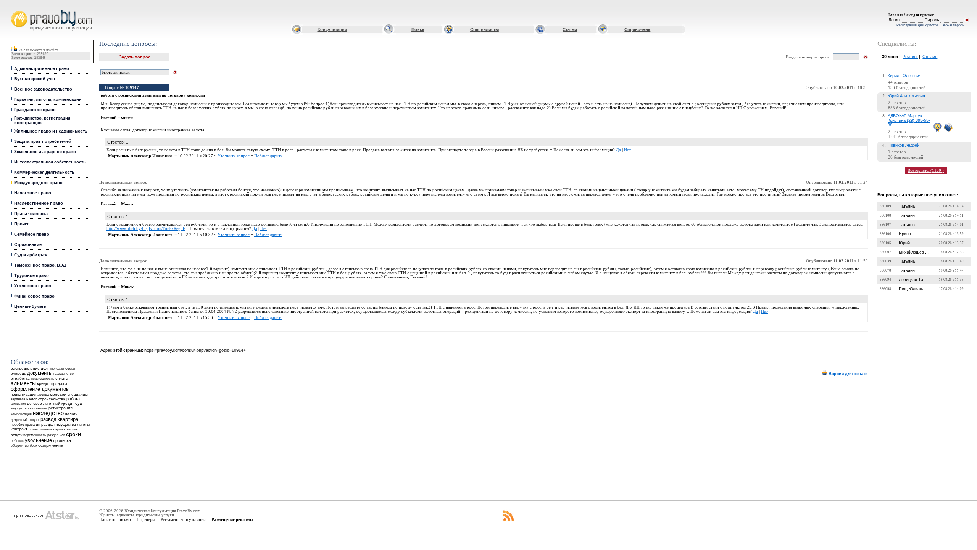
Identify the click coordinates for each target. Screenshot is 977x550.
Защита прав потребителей (42, 141)
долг (45, 368)
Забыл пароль (953, 25)
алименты (23, 383)
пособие (17, 425)
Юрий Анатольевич (906, 96)
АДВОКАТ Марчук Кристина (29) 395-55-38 (909, 120)
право (33, 429)
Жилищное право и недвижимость (50, 131)
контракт (19, 429)
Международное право (38, 182)
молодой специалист (69, 394)
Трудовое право (31, 275)
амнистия (18, 404)
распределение (25, 368)
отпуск (16, 435)
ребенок (17, 440)
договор (34, 403)
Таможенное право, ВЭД (40, 265)
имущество (20, 408)
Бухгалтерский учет (34, 78)
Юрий (904, 243)
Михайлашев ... (914, 252)
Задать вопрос (134, 57)
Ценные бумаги (30, 306)
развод (48, 419)
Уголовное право (32, 285)
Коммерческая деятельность (44, 172)
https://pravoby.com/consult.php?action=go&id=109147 (194, 350)
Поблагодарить (268, 156)
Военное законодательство (43, 89)
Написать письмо (115, 519)
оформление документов (40, 389)
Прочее (21, 224)
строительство (51, 399)
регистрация (60, 408)
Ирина (905, 233)
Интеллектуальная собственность (50, 162)
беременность (34, 435)
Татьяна (907, 206)
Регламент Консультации (183, 519)
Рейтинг (910, 56)
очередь (18, 373)
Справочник (637, 29)
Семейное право (31, 234)
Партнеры (146, 519)
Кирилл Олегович (904, 75)
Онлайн (929, 56)
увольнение (38, 440)
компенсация (21, 414)
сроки (73, 434)
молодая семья (62, 368)
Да (618, 150)
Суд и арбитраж (30, 254)
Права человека (31, 213)
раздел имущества (58, 424)
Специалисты (484, 29)
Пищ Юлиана (911, 288)
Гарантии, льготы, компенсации (48, 99)
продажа (59, 384)
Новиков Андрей (903, 145)
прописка (62, 440)
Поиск (417, 29)
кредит (43, 383)
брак (33, 446)
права (30, 425)
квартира (68, 419)
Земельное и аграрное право (45, 151)
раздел (52, 435)
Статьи (570, 29)
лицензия (46, 429)
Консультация (332, 29)
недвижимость (42, 378)
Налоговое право (32, 193)
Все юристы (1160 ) (926, 170)
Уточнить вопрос (234, 156)
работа (73, 398)
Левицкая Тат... (913, 279)
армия (60, 429)
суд (78, 403)
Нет (627, 150)
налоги (71, 414)
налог (31, 399)
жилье (72, 429)
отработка (20, 378)
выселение (38, 408)
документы (39, 373)
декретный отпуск (25, 420)
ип (38, 424)
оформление (50, 445)
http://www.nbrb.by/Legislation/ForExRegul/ (145, 228)
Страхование (28, 244)
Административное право (41, 68)
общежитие (20, 445)
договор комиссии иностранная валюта (168, 130)
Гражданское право (35, 109)
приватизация (23, 394)
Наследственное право (38, 203)
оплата (61, 378)
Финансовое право (34, 296)
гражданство (63, 373)
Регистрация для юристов (917, 25)
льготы (83, 424)
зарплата (18, 399)
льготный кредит (58, 403)
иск (62, 435)
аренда (43, 394)
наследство (48, 413)
